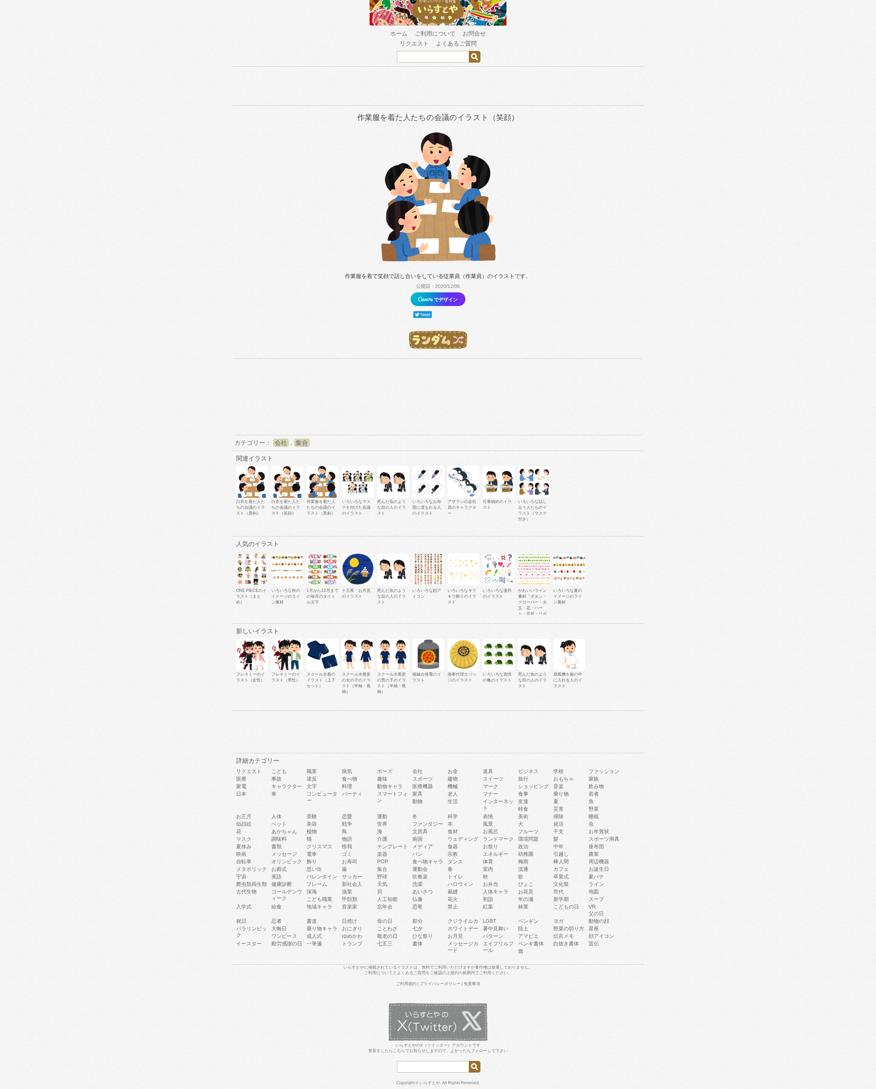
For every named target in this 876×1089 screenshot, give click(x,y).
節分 (417, 921)
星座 (594, 928)
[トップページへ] (438, 24)
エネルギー (495, 854)
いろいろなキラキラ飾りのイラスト (462, 596)
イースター (249, 943)
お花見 (525, 891)
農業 (594, 854)
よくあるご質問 (456, 43)
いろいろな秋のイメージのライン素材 (285, 596)
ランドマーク (498, 839)
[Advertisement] (438, 87)
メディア (422, 846)
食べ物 (349, 779)
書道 (312, 921)
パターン (493, 936)
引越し (561, 854)
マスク (244, 839)
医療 (241, 779)
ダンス (455, 861)
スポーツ (422, 779)
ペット (279, 824)
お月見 (455, 936)
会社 (281, 442)
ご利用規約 (406, 983)
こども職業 (319, 899)
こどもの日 (566, 906)
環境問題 (528, 839)
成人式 (314, 936)
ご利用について (435, 33)
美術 (523, 816)
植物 (312, 831)
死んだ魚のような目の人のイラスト (391, 596)
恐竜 (417, 906)
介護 (382, 839)
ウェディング (463, 839)
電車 (312, 854)
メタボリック (251, 869)
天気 (382, 884)
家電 (241, 786)
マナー (490, 794)
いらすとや (430, 1082)
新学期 (561, 899)
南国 (417, 839)
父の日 (596, 913)
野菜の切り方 (568, 928)
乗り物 (561, 794)
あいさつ (422, 891)
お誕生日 (599, 869)
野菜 (594, 809)
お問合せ (474, 33)
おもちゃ (563, 779)
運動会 (420, 869)
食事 (523, 794)
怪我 (347, 846)
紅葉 (488, 906)
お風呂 (490, 831)
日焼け (349, 921)
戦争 (347, 824)
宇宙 (241, 876)
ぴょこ (525, 884)
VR (592, 906)
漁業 (347, 891)
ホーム (399, 33)
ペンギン (528, 921)
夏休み (244, 846)
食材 (453, 831)
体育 (488, 861)
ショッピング (533, 786)
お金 (453, 771)
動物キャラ (390, 786)
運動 (382, 816)
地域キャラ (319, 906)
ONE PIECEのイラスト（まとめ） (251, 596)
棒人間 (561, 861)
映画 (241, 854)
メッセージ (284, 854)
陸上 (523, 928)
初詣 (488, 899)
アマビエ (528, 936)
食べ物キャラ (427, 861)
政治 (523, 846)
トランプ (352, 943)
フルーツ (528, 831)
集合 (302, 442)
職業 (312, 771)
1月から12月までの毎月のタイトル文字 (322, 596)
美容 (312, 824)
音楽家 (349, 906)
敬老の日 (387, 936)
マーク (490, 786)
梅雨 (523, 861)
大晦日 (279, 928)
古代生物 (246, 891)
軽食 (523, 809)
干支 (558, 831)
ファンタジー (427, 824)
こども (279, 771)
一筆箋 (314, 943)
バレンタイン (322, 876)
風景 (488, 824)
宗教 (453, 854)
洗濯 (417, 884)
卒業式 (561, 876)
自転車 (244, 861)
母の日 (384, 921)
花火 (453, 899)
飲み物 (596, 786)
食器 (453, 846)
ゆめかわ (352, 936)
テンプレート (392, 846)
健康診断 (281, 884)
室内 (488, 869)
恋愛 (347, 816)
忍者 (276, 921)
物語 (347, 839)
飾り (312, 861)
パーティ (352, 794)
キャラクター (286, 786)
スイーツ (493, 779)
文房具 (420, 831)
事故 (276, 779)
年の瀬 (525, 899)
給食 (276, 906)
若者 (594, 794)
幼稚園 (525, 854)
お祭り (490, 846)
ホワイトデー (463, 928)
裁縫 (453, 891)
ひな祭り (422, 936)
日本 (241, 794)
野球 (382, 876)
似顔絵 (244, 824)
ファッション (604, 771)
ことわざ (387, 928)
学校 (558, 771)
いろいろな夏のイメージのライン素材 (567, 596)
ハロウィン (460, 884)
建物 (453, 779)
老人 (453, 794)
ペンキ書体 (531, 943)
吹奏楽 (420, 876)
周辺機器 (599, 861)
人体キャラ (495, 891)
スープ (596, 899)
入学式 (244, 906)
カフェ (561, 869)
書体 (417, 943)
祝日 (241, 921)
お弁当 (490, 884)
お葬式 (279, 869)
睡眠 (594, 816)
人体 (276, 816)
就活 (558, 824)
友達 (523, 801)
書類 (276, 846)
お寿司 (349, 861)
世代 (558, 891)
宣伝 (594, 943)
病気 (347, 771)
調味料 (279, 839)
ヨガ (558, 921)
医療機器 (422, 786)
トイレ (455, 876)
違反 (312, 779)
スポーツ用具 (604, 839)
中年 (558, 846)
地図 (594, 891)
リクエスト (414, 43)
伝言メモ (563, 936)
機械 (453, 786)
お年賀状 (599, 831)
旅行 (523, 779)
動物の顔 (599, 921)
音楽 (558, 786)
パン (417, 854)
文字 (312, 786)
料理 (347, 786)
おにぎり (352, 928)
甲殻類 (349, 899)
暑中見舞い (495, 928)
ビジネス (528, 771)
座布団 (596, 846)
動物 (417, 801)
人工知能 (387, 899)
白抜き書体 (566, 943)
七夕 (417, 928)
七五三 (384, 943)
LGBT (489, 921)
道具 (488, 771)
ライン (596, 884)
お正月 (244, 816)
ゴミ (347, 854)
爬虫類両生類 (251, 884)
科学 (453, 816)
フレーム (317, 884)
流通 (523, 869)
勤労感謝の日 (286, 943)
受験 (312, 816)
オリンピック (286, 861)
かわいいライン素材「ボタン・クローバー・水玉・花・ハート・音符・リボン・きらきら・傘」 (532, 608)
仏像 (417, 899)
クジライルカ (463, 921)
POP (382, 861)
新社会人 (352, 884)
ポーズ (384, 771)
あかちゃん (284, 831)
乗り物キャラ (322, 928)
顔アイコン (601, 936)
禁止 (453, 906)
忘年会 (384, 906)
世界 (382, 824)
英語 (276, 876)
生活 (453, 801)
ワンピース (284, 936)
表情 (488, 816)
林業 (523, 906)
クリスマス (319, 846)
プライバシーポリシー (440, 983)
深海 (312, 891)
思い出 (314, 869)
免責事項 (472, 983)
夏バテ (596, 876)
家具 (417, 794)
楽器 (382, 854)
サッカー (352, 876)
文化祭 (561, 884)
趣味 (382, 779)
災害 (558, 809)
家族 (594, 779)
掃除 (558, 816)
